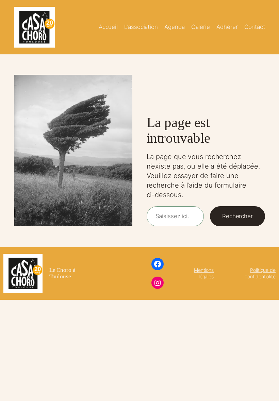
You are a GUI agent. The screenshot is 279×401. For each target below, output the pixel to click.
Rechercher (237, 216)
